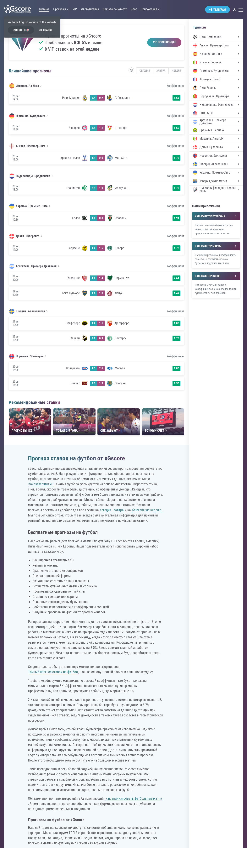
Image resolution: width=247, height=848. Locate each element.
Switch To (19, 30)
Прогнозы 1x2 (22, 430)
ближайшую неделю (146, 510)
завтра (119, 510)
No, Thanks (45, 30)
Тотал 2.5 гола (67, 430)
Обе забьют (109, 430)
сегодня (105, 510)
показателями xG (40, 484)
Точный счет (154, 430)
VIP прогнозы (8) (164, 42)
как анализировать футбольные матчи (134, 798)
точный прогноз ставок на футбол (53, 672)
